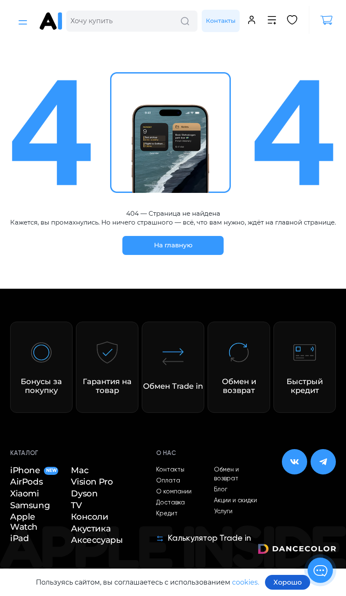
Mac (79, 470)
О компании (174, 492)
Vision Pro (92, 482)
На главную (173, 245)
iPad (19, 538)
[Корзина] (322, 20)
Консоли (89, 517)
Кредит (167, 514)
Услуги (223, 512)
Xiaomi (24, 493)
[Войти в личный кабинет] (251, 21)
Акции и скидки (235, 501)
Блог (220, 490)
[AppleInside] (51, 21)
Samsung (30, 505)
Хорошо (287, 582)
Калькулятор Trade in (209, 538)
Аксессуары (96, 540)
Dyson (84, 493)
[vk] (294, 461)
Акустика (91, 529)
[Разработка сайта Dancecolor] (297, 550)
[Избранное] (292, 21)
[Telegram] (323, 461)
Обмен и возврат (226, 474)
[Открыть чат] (320, 570)
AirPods (26, 482)
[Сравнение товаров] (272, 21)
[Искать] (184, 21)
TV (76, 505)
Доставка (170, 503)
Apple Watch (24, 522)
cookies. (245, 582)
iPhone (33, 470)
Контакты (220, 20)
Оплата (168, 481)
